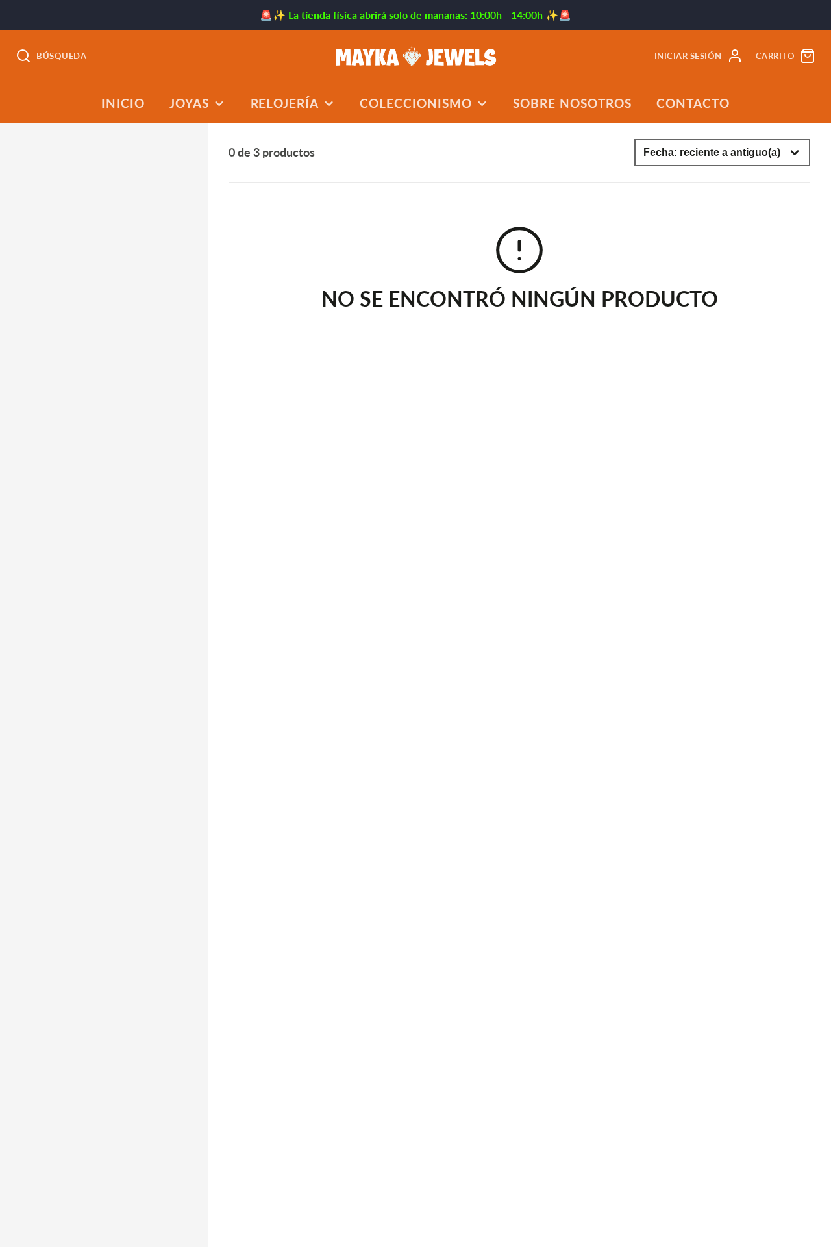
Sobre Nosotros (572, 102)
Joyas (189, 102)
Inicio (123, 102)
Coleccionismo (415, 102)
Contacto (693, 102)
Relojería (285, 102)
